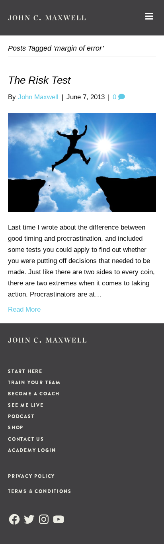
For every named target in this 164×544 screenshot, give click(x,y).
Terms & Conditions (39, 491)
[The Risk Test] (82, 162)
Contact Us (26, 439)
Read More (24, 309)
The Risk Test (39, 80)
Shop (15, 427)
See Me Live (26, 405)
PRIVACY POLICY (31, 476)
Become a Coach (34, 393)
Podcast (21, 416)
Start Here (25, 371)
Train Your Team (34, 382)
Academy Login (32, 450)
